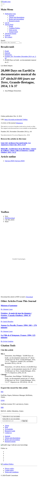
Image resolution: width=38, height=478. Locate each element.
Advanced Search (10, 33)
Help (6, 427)
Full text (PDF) (10, 161)
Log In (7, 23)
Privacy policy (9, 468)
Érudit (11, 26)
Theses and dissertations (16, 17)
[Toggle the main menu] (1, 5)
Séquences (8, 55)
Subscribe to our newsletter (11, 419)
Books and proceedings (16, 19)
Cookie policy (9, 470)
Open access (13, 30)
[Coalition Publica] (7, 464)
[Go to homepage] (6, 1)
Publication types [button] (10, 14)
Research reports (14, 21)
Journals (11, 15)
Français (7, 35)
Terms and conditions (12, 472)
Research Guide (10, 431)
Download (29, 297)
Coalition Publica (14, 28)
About (11, 24)
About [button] (7, 24)
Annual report (13, 32)
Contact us (8, 433)
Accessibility (9, 429)
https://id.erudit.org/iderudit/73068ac (16, 119)
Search (3, 40)
